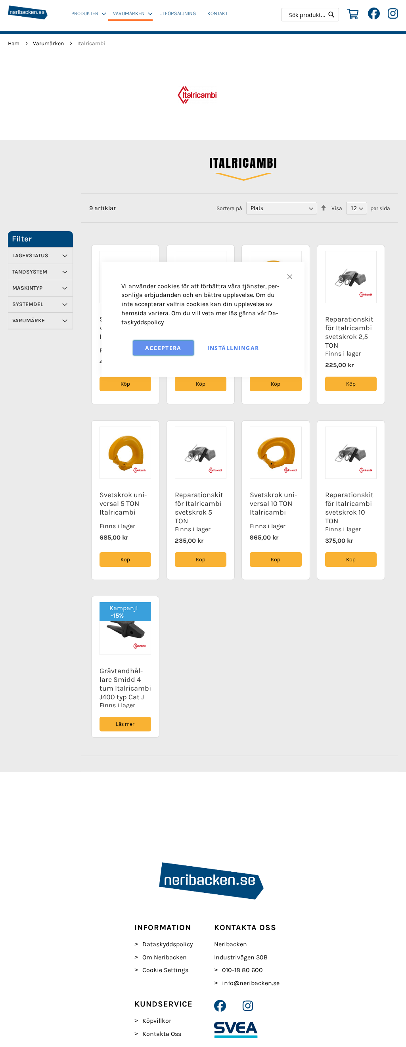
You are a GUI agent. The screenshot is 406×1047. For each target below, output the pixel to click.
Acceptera (163, 347)
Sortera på (229, 208)
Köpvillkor (156, 1020)
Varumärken (49, 43)
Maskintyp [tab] (27, 288)
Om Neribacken (164, 957)
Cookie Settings (165, 970)
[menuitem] (86, 13)
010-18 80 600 (242, 970)
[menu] (152, 17)
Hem (14, 43)
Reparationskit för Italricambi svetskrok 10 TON (349, 507)
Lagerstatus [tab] (30, 255)
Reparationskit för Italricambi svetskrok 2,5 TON (349, 332)
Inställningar (233, 347)
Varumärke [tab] (28, 320)
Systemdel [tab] (27, 304)
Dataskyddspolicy (167, 944)
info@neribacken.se (251, 983)
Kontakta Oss (161, 1033)
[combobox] (312, 14)
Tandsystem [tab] (29, 271)
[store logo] (37, 16)
